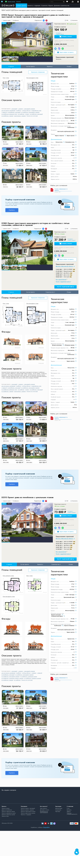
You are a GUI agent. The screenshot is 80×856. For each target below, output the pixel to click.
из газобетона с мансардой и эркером (11, 676)
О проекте (11, 66)
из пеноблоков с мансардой (14, 112)
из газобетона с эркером (7, 680)
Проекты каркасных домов (8, 811)
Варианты (50, 66)
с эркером (33, 673)
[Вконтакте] (44, 20)
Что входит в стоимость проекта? (60, 34)
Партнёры (57, 811)
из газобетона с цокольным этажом (28, 676)
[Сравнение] (72, 1)
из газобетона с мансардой (36, 114)
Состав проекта (30, 66)
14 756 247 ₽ (59, 545)
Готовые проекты (21, 6)
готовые (27, 114)
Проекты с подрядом (34, 6)
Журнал (50, 6)
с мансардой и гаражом (29, 108)
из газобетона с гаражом (7, 116)
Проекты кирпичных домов (8, 815)
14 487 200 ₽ (59, 547)
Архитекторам (58, 808)
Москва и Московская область (64, 266)
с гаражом (20, 108)
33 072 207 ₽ (59, 543)
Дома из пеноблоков (7, 810)
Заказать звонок (11, 1)
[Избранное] (67, 1)
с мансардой (14, 108)
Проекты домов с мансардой (28, 808)
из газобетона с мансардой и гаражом (30, 112)
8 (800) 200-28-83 (60, 44)
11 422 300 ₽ (59, 269)
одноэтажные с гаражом (20, 116)
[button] (14, 39)
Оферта (69, 811)
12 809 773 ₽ (59, 273)
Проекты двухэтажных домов (28, 813)
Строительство (50, 292)
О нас (68, 808)
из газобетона (21, 114)
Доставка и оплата (44, 810)
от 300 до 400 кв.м (26, 110)
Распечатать (75, 20)
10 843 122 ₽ (59, 277)
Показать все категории (32, 116)
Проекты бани (5, 816)
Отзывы (69, 66)
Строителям (58, 810)
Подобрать (12, 210)
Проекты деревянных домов (8, 813)
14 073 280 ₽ (59, 542)
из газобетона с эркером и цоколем (32, 678)
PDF (67, 20)
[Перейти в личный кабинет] (78, 1)
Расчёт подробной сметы (63, 281)
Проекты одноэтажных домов (28, 811)
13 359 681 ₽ (59, 549)
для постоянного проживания (8, 110)
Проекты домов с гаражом (27, 810)
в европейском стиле (36, 110)
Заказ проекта (43, 808)
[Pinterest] (46, 20)
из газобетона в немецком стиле (9, 114)
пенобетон (18, 110)
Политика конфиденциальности (72, 813)
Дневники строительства (61, 6)
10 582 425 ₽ (59, 275)
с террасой (4, 112)
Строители (44, 6)
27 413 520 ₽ (59, 271)
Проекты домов (5, 808)
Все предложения (61, 279)
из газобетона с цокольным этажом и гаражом (12, 678)
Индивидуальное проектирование (44, 812)
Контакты (18, 1)
